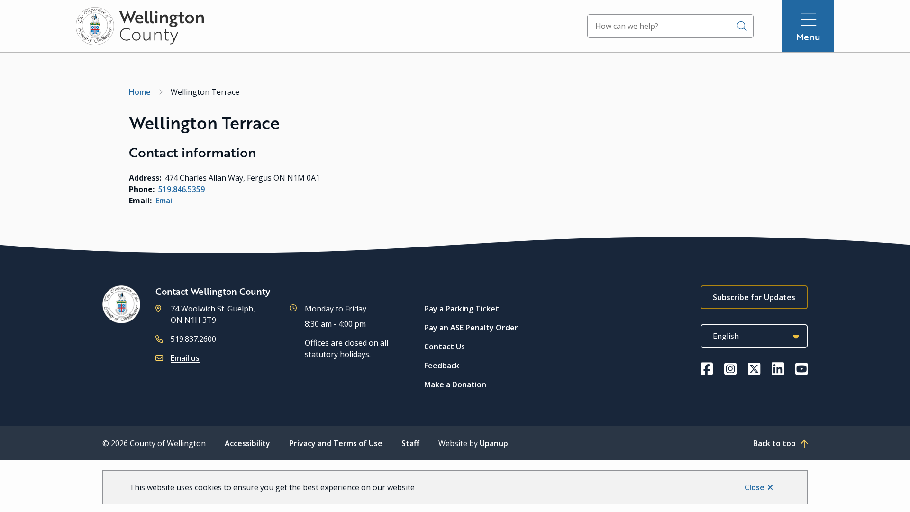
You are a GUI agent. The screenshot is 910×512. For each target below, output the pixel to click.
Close (754, 487)
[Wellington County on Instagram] (730, 369)
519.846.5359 (181, 189)
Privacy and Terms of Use (335, 443)
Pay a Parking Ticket (461, 308)
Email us (185, 358)
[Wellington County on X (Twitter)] (754, 369)
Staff (410, 443)
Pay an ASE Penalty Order (471, 327)
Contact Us (444, 346)
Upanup (494, 443)
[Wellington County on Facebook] (707, 369)
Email (164, 200)
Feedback (441, 365)
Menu (808, 36)
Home (140, 92)
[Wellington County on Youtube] (801, 369)
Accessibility (247, 443)
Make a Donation (455, 384)
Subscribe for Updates (754, 297)
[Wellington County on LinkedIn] (778, 369)
